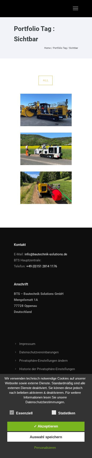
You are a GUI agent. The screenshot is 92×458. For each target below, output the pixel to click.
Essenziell (24, 413)
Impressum (27, 344)
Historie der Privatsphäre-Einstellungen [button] (47, 369)
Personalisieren (45, 447)
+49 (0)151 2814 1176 (41, 266)
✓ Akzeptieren (46, 426)
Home (47, 48)
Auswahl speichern (46, 437)
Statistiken (66, 413)
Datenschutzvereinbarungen (39, 352)
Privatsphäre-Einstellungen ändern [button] (43, 361)
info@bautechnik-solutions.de (46, 254)
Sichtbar (73, 48)
